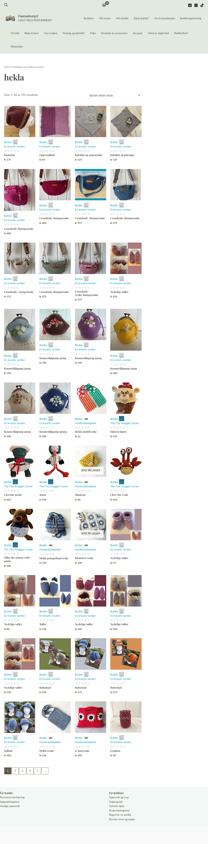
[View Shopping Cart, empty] (104, 5)
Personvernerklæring (12, 797)
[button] (6, 5)
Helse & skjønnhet (158, 33)
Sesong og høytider (74, 33)
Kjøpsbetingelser (10, 801)
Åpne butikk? (141, 18)
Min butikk (122, 18)
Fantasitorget (28, 16)
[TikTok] (202, 5)
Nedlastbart (181, 33)
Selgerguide (116, 801)
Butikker (89, 18)
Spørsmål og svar (119, 797)
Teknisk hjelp (116, 806)
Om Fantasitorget (164, 18)
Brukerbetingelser (119, 810)
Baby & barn (32, 33)
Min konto (105, 18)
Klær (93, 33)
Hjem (7, 66)
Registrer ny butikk (120, 814)
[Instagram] (196, 5)
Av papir (138, 33)
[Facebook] (190, 5)
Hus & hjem (50, 33)
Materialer (17, 46)
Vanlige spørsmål (10, 806)
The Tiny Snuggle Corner (124, 423)
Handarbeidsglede (85, 423)
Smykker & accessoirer (114, 33)
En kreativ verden (14, 146)
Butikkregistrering (190, 18)
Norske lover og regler (122, 819)
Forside (15, 33)
